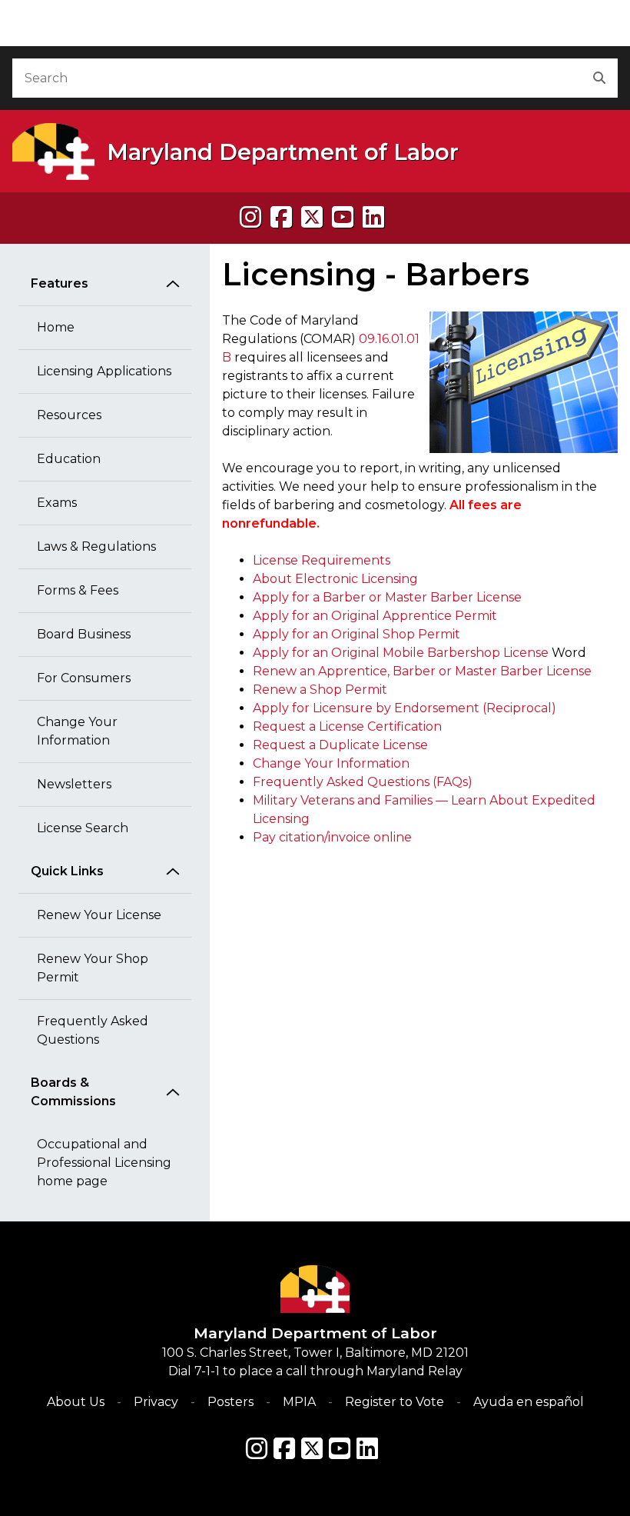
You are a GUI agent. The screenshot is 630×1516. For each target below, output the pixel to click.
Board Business (84, 634)
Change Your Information (77, 731)
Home (56, 327)
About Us (75, 1401)
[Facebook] (281, 217)
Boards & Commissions (73, 1091)
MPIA (299, 1401)
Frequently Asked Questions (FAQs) (362, 782)
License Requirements (321, 560)
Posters (230, 1401)
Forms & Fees (77, 590)
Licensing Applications (104, 371)
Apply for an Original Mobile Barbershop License (401, 652)
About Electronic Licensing (335, 578)
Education (69, 458)
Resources (69, 415)
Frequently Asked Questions (92, 1030)
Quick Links (67, 871)
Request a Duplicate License (340, 745)
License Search (82, 828)
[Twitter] (312, 1448)
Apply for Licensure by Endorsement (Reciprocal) (404, 708)
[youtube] (342, 217)
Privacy (156, 1401)
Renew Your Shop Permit (92, 968)
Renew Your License (99, 915)
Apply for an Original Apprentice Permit (375, 615)
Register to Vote (394, 1401)
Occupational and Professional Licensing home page (104, 1162)
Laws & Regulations (96, 546)
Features (59, 283)
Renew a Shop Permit (320, 689)
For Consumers (84, 678)
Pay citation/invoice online (332, 837)
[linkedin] (373, 217)
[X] (312, 217)
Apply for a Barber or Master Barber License (387, 597)
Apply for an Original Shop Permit (356, 634)
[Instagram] (250, 217)
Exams (57, 502)
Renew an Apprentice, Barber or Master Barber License (422, 671)
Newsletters (74, 784)
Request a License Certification (347, 726)
